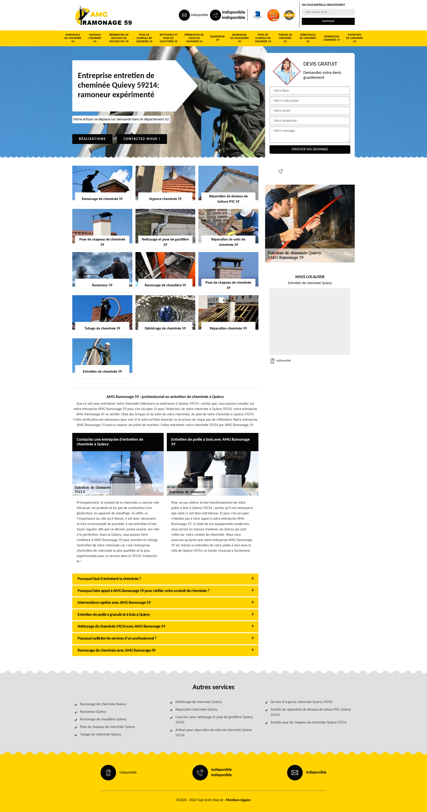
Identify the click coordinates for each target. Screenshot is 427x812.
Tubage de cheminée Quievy (100, 734)
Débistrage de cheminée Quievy (198, 702)
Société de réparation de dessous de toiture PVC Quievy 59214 (311, 712)
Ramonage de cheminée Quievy (103, 704)
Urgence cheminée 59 (95, 38)
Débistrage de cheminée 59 (308, 38)
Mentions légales (238, 800)
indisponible (199, 15)
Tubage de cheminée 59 (285, 38)
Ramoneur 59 (217, 38)
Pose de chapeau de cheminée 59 (144, 38)
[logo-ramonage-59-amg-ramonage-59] (92, 15)
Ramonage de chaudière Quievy (103, 719)
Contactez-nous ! (142, 139)
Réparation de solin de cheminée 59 (194, 38)
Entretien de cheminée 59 (354, 38)
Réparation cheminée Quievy (196, 709)
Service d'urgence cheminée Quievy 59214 (301, 702)
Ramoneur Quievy (93, 712)
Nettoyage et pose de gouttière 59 (169, 38)
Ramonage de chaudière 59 (239, 38)
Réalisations (92, 139)
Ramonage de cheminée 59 (72, 38)
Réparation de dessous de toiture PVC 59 (119, 38)
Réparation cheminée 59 (332, 38)
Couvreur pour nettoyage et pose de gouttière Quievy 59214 (214, 719)
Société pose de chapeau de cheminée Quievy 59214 (308, 722)
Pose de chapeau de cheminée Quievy (107, 727)
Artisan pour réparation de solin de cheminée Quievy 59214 (213, 732)
